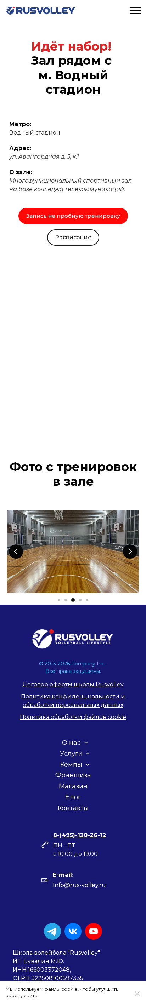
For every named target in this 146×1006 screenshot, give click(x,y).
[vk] (73, 931)
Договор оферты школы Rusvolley (73, 684)
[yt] (93, 931)
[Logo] (73, 639)
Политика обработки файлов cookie (73, 717)
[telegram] (52, 931)
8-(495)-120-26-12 (79, 835)
